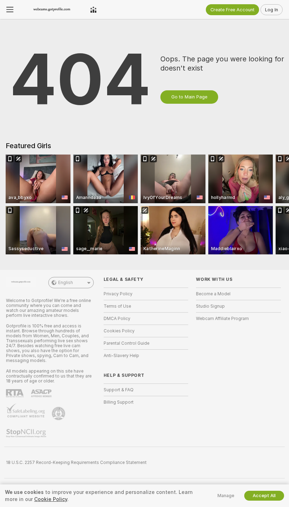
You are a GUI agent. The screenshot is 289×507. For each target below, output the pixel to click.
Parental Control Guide (126, 343)
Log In (271, 9)
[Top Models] (93, 9)
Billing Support (119, 402)
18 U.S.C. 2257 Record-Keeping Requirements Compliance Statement (76, 462)
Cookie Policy (50, 499)
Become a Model (213, 293)
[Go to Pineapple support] (59, 413)
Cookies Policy (119, 330)
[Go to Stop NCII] (27, 433)
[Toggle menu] (10, 9)
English (65, 282)
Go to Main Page (189, 96)
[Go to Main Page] (52, 9)
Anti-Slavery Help (121, 355)
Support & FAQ (119, 389)
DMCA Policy (117, 318)
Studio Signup (210, 306)
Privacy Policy (118, 293)
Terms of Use (117, 306)
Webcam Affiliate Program (222, 318)
